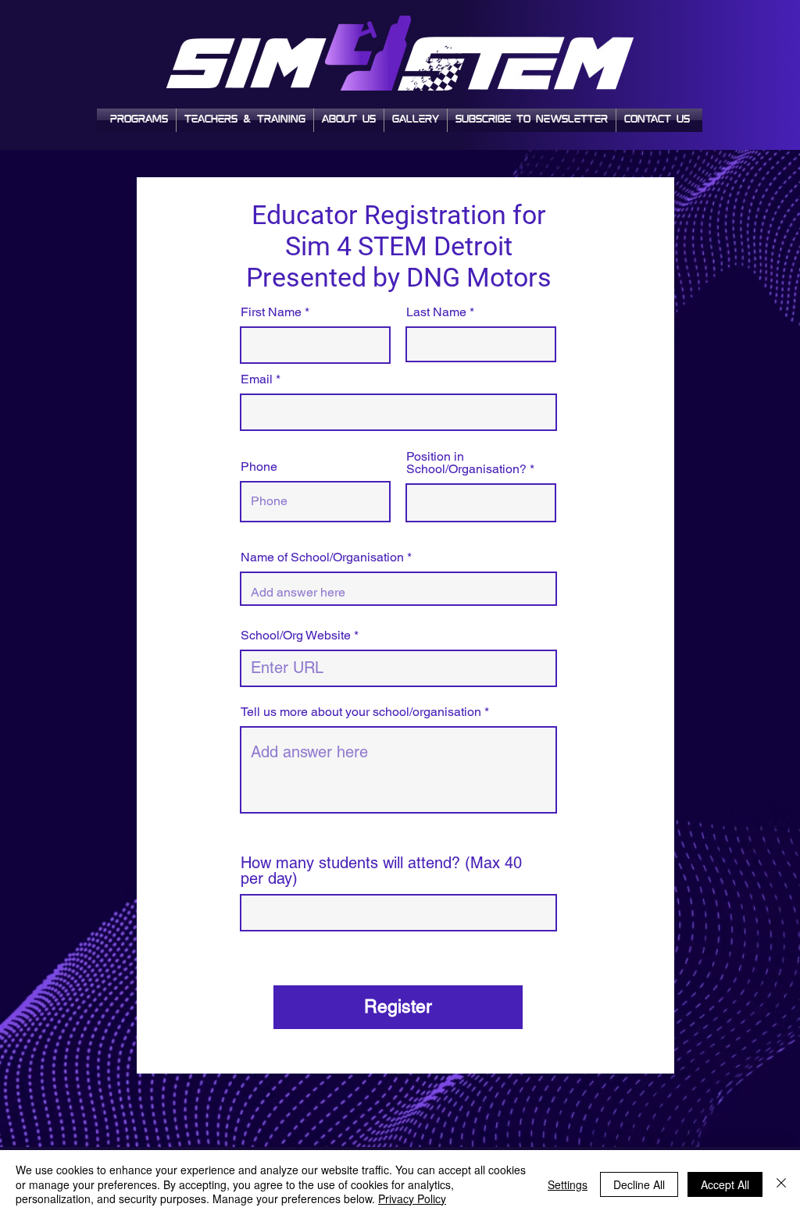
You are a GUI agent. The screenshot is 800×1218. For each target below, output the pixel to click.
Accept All (725, 1184)
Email (257, 379)
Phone (259, 467)
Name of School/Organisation (322, 557)
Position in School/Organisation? (466, 463)
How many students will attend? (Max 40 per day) (381, 870)
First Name (271, 312)
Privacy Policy (412, 1198)
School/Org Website (296, 635)
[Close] (781, 1184)
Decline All (639, 1184)
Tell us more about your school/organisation (361, 712)
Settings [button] (568, 1184)
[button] (532, 120)
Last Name (436, 312)
